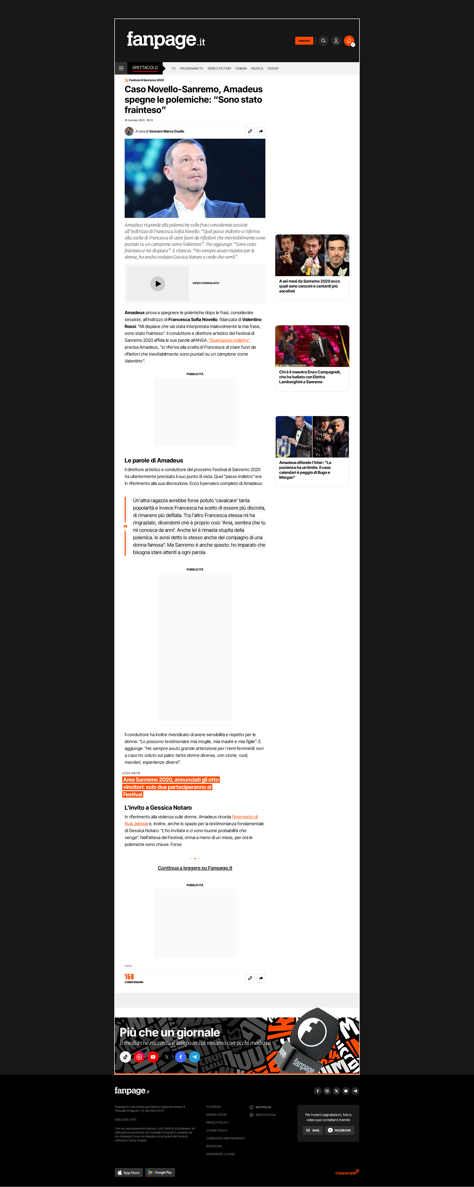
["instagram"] (139, 1057)
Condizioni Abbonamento (225, 1138)
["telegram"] (194, 1057)
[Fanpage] (132, 1091)
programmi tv (191, 68)
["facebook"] (180, 1057)
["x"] (167, 1057)
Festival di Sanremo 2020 (146, 80)
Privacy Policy (217, 1122)
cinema (241, 68)
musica (257, 68)
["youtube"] (153, 1057)
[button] (261, 131)
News (128, 966)
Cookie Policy (216, 1130)
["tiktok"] (125, 1057)
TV (174, 68)
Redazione (214, 1146)
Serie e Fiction (219, 68)
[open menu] (121, 68)
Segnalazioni (216, 1114)
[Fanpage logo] (160, 40)
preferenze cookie (220, 1154)
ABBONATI (304, 40)
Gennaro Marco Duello (166, 131)
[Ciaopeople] (347, 1174)
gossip (273, 68)
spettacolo (145, 67)
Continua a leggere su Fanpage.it (195, 868)
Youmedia (213, 1107)
